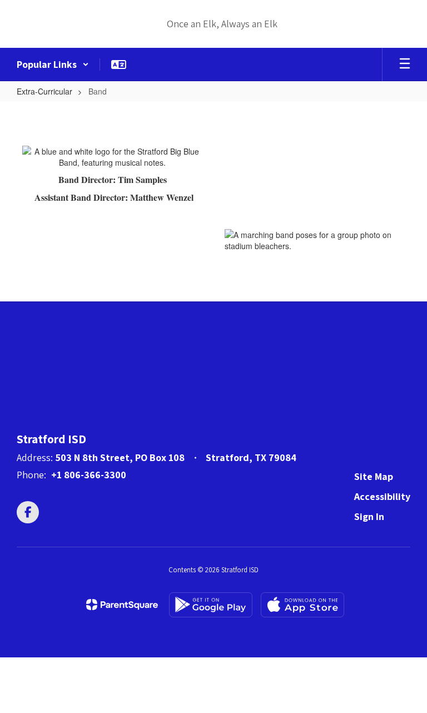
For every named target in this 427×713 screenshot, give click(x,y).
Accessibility (382, 496)
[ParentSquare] (122, 604)
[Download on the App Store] (302, 604)
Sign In (369, 516)
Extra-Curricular (44, 91)
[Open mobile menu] (405, 64)
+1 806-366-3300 (88, 474)
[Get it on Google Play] (210, 604)
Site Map (373, 476)
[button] (53, 64)
